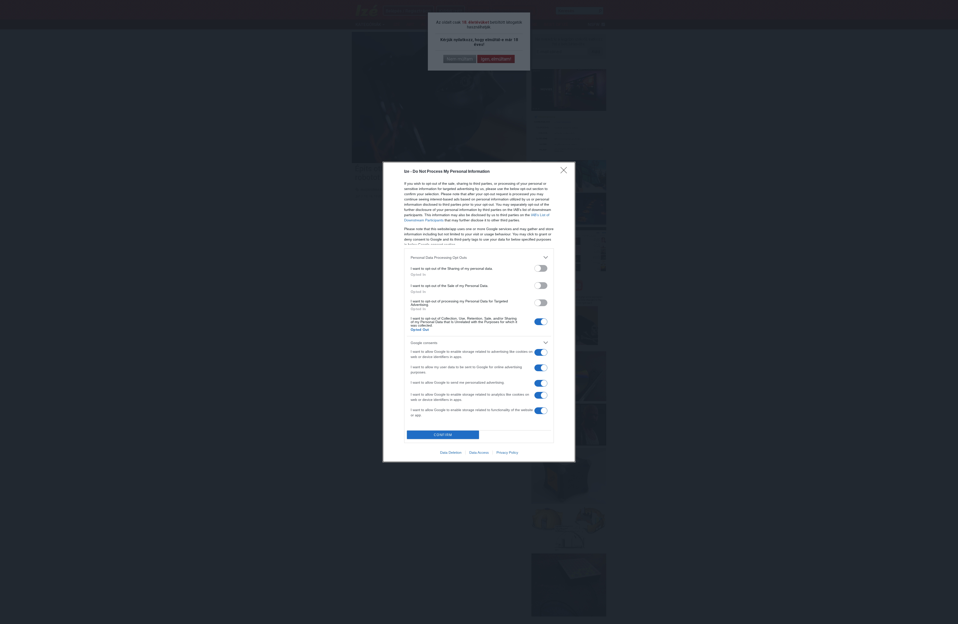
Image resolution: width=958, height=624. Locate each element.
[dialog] (479, 312)
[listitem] (479, 257)
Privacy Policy (507, 452)
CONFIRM (443, 435)
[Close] (565, 172)
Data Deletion (451, 452)
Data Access (479, 452)
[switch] (540, 268)
